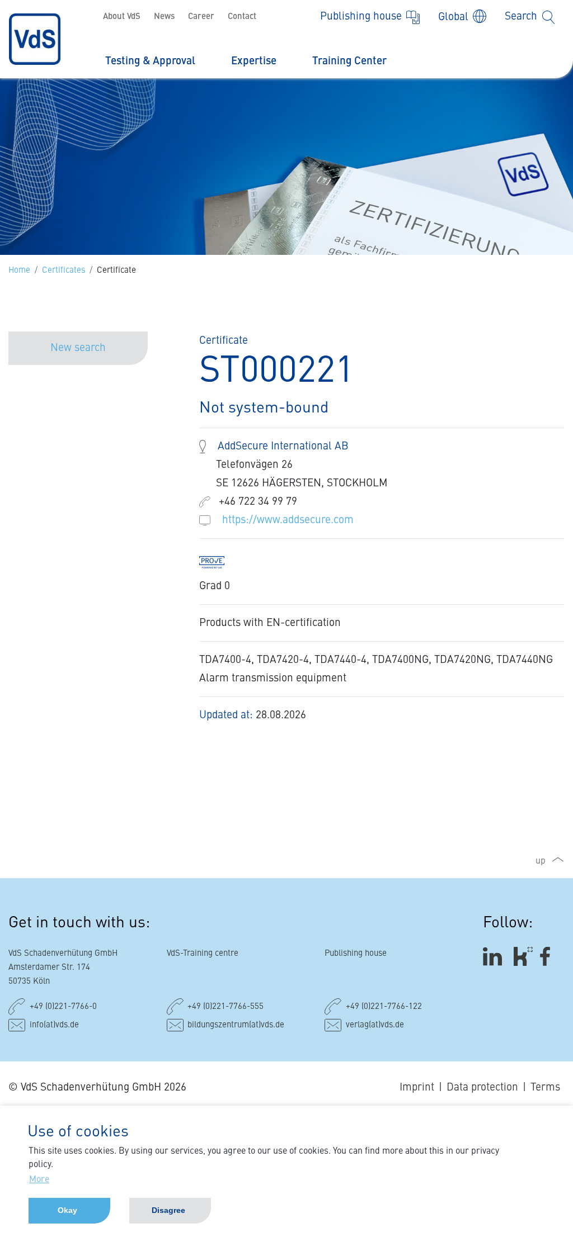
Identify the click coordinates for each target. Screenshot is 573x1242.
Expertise (253, 61)
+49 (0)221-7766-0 (63, 1007)
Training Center (349, 61)
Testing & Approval (150, 61)
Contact (242, 17)
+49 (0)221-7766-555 (225, 1007)
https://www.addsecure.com (288, 520)
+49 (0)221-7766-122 (384, 1007)
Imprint (417, 1087)
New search (78, 348)
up (541, 861)
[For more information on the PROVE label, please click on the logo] (217, 561)
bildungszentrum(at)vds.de (235, 1025)
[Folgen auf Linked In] (494, 956)
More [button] (39, 1179)
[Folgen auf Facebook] (548, 956)
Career (201, 17)
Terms (545, 1087)
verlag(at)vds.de (375, 1025)
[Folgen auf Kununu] (523, 956)
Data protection (482, 1087)
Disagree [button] (168, 1210)
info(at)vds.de (54, 1025)
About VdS (121, 17)
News (164, 17)
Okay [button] (67, 1210)
